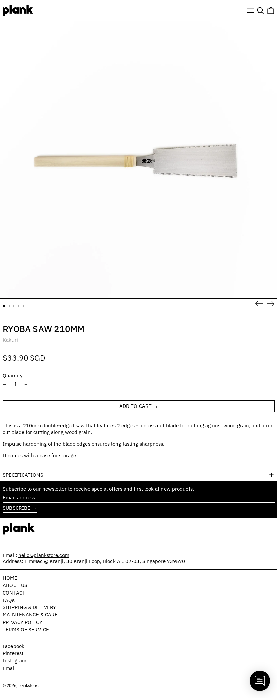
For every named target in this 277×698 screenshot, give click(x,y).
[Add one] (26, 384)
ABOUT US (15, 585)
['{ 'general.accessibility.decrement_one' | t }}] (4, 384)
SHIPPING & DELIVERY (29, 607)
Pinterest (13, 653)
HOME (10, 578)
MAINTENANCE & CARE (30, 614)
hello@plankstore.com (43, 555)
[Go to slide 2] (9, 306)
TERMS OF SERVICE (26, 629)
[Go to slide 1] (4, 306)
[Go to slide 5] (24, 306)
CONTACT (14, 592)
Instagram (14, 661)
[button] (261, 10)
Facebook (13, 646)
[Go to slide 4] (19, 306)
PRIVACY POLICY (22, 622)
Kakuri (10, 339)
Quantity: (13, 375)
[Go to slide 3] (14, 306)
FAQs (9, 600)
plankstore (27, 685)
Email (9, 668)
